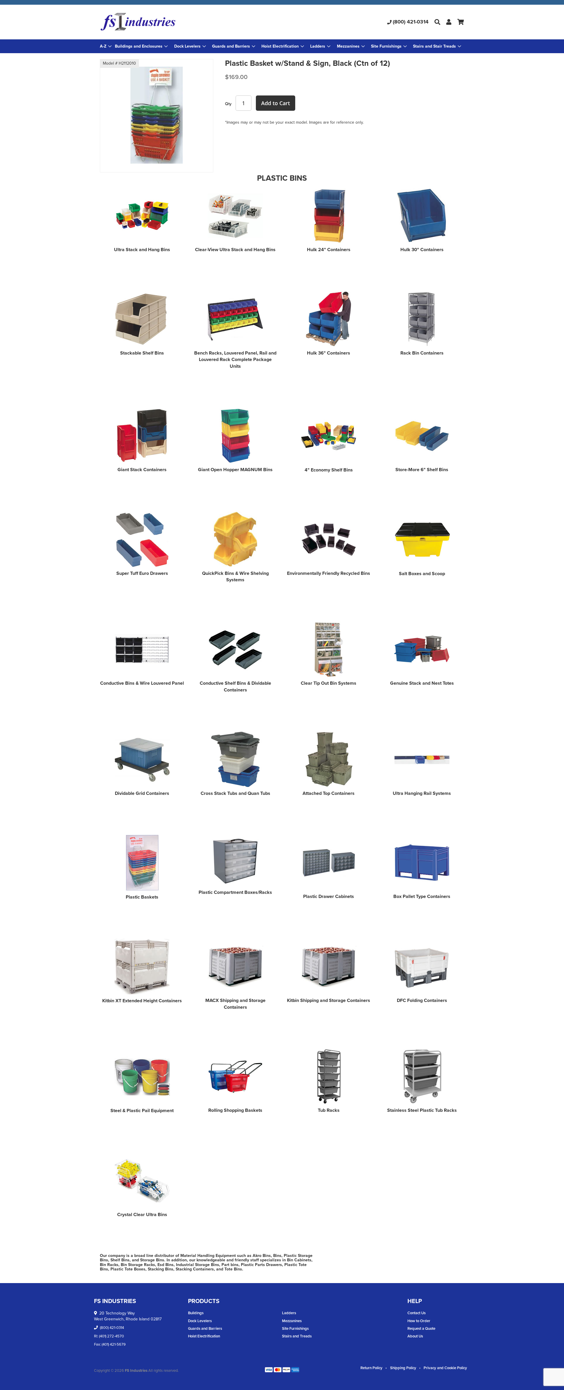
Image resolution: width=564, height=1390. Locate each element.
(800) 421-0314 (411, 22)
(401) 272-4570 (111, 1336)
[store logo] (160, 22)
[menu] (282, 46)
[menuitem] (141, 46)
